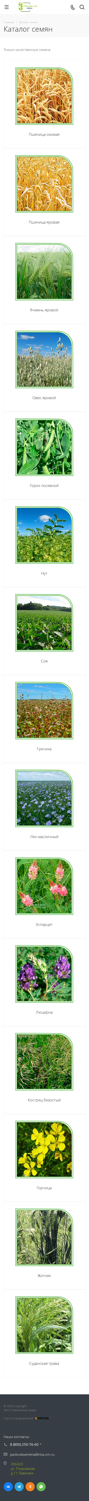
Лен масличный (44, 836)
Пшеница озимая (44, 134)
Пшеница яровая (44, 222)
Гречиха (44, 748)
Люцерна (44, 1012)
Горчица (44, 1187)
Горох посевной (44, 485)
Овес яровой (44, 397)
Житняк (44, 1275)
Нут (44, 573)
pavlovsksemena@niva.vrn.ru (32, 1454)
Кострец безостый (44, 1100)
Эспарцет (44, 924)
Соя (44, 661)
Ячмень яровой (44, 309)
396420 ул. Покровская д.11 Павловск (23, 1468)
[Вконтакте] (8, 1486)
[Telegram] (19, 1486)
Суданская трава (44, 1363)
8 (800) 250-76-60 (24, 1444)
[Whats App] (41, 1486)
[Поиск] (82, 7)
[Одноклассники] (30, 1486)
